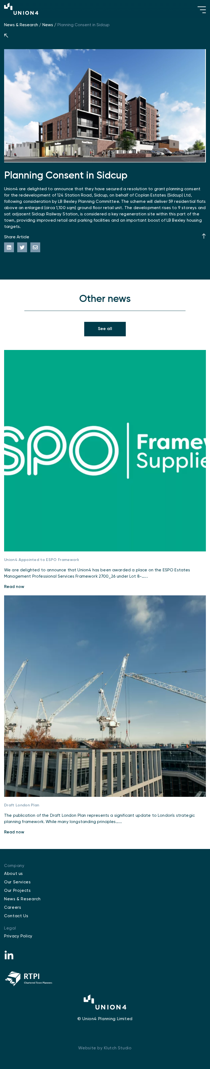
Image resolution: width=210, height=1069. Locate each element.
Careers (12, 907)
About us (13, 874)
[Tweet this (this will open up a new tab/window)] (22, 247)
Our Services (17, 882)
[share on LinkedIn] (9, 247)
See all (105, 329)
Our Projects (17, 891)
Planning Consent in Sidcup (83, 25)
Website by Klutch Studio (105, 1048)
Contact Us (16, 916)
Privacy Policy (18, 936)
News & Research (21, 25)
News (47, 25)
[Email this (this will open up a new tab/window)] (35, 247)
